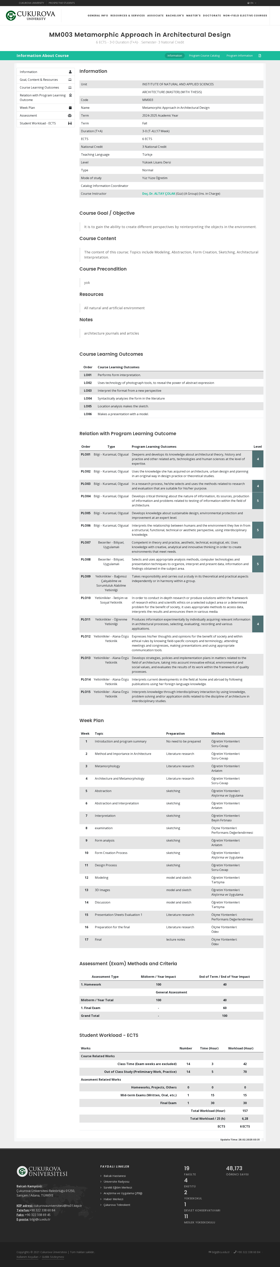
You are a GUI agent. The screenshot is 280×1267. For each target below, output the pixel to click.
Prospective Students (62, 3)
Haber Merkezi (113, 1199)
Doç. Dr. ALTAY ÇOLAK (158, 193)
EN (252, 3)
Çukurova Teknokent (117, 1205)
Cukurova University (31, 3)
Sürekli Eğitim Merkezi (118, 1187)
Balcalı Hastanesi (115, 1176)
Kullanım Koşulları (27, 1257)
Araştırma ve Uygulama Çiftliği (123, 1193)
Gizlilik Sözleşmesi (53, 1257)
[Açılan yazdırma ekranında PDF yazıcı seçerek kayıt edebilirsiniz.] (259, 55)
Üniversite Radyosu (116, 1181)
